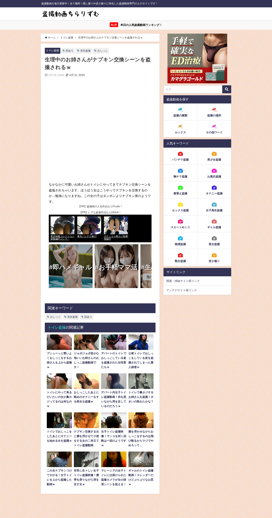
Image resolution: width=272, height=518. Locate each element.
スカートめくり (180, 227)
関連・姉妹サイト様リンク (183, 280)
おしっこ (102, 50)
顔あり (69, 50)
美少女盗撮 (214, 159)
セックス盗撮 (180, 210)
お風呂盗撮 (214, 176)
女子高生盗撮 (214, 210)
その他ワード (214, 132)
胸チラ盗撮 (180, 176)
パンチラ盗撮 (180, 159)
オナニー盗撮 (214, 193)
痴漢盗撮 (180, 244)
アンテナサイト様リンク (181, 290)
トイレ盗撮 (52, 50)
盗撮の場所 (214, 115)
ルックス (180, 132)
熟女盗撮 (180, 261)
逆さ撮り (214, 261)
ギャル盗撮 (214, 227)
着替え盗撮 (180, 193)
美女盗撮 (85, 50)
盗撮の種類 (180, 115)
